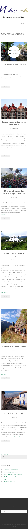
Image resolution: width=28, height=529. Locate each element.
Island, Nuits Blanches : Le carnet (13, 474)
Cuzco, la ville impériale (14, 413)
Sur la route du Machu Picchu (14, 347)
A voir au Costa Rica (9, 482)
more (3, 83)
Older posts (4, 454)
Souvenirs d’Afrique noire (11, 470)
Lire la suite (4, 293)
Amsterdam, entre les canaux (14, 65)
